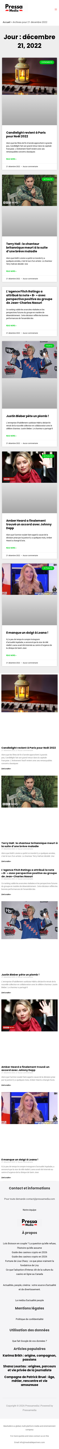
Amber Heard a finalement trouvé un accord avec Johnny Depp (29, 524)
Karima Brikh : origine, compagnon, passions (29, 1357)
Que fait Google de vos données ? (29, 1341)
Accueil (6, 22)
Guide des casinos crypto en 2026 (29, 1252)
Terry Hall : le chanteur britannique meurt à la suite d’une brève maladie (27, 247)
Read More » (11, 159)
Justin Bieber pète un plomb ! (27, 416)
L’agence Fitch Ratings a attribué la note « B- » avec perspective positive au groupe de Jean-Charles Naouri (29, 297)
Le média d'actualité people (29, 1300)
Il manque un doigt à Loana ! (27, 633)
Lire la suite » (6, 769)
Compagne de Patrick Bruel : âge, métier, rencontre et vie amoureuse (29, 1381)
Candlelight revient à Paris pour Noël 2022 (26, 134)
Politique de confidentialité (29, 1319)
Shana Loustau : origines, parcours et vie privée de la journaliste (29, 1368)
